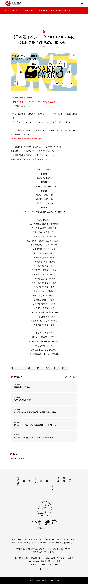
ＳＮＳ (35, 478)
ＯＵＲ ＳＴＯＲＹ (53, 484)
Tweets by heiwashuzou (17, 459)
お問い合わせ (18, 480)
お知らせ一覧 (70, 377)
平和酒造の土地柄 (58, 477)
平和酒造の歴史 (64, 477)
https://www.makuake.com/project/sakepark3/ (27, 139)
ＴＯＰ (70, 478)
